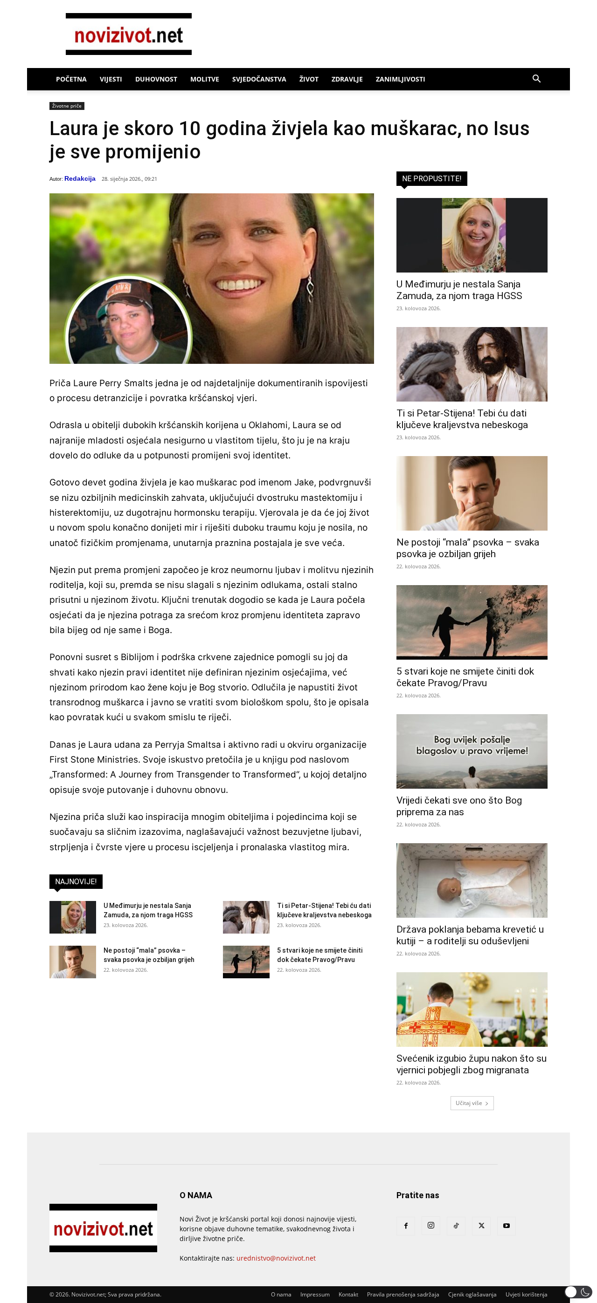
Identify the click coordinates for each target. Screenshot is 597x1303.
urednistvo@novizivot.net (276, 1258)
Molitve (204, 79)
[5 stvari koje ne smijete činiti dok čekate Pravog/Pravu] (246, 962)
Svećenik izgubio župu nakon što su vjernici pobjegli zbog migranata (471, 1064)
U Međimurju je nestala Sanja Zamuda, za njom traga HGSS (459, 290)
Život (309, 79)
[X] (481, 1226)
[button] (536, 79)
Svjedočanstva (259, 79)
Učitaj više (469, 1103)
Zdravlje (347, 79)
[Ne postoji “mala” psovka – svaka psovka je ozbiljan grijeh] (72, 962)
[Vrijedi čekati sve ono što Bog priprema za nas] (472, 751)
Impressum (315, 1294)
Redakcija (80, 178)
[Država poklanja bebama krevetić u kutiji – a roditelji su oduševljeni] (472, 880)
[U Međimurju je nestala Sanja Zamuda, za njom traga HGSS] (72, 917)
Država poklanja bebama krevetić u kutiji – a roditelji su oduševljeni (470, 935)
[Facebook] (405, 1226)
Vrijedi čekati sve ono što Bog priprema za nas (459, 806)
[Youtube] (506, 1226)
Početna (71, 79)
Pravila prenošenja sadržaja (403, 1294)
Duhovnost (156, 79)
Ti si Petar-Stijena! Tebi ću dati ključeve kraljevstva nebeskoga (462, 419)
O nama (281, 1294)
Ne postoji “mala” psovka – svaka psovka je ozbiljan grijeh (467, 548)
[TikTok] (456, 1226)
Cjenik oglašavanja (472, 1294)
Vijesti (111, 79)
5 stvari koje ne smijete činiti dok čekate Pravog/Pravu (465, 677)
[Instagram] (431, 1225)
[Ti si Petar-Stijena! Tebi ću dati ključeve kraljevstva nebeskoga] (246, 917)
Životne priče (67, 105)
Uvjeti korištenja (527, 1294)
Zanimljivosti (400, 79)
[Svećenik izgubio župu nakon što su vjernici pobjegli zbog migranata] (472, 1009)
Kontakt (348, 1294)
